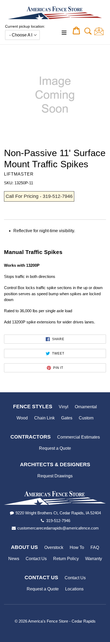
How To (77, 547)
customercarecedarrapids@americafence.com (58, 528)
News (13, 558)
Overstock (53, 547)
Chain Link (44, 418)
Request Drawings (55, 476)
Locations (74, 589)
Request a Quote (55, 448)
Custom (86, 418)
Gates (66, 418)
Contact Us (36, 558)
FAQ (95, 547)
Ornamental (86, 407)
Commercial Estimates (78, 437)
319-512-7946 (58, 520)
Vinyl (63, 407)
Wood (22, 418)
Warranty (93, 558)
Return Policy (66, 558)
